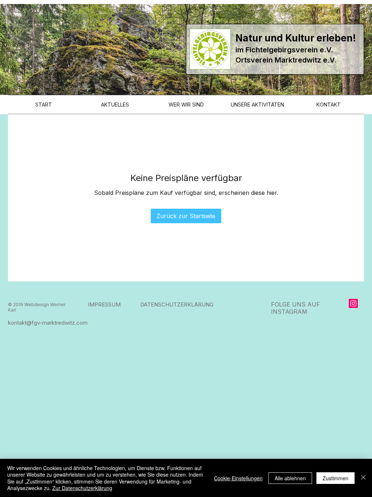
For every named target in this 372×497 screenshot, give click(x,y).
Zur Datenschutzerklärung (82, 488)
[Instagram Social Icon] (353, 303)
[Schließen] (363, 478)
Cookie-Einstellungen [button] (238, 478)
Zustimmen (335, 478)
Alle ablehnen (290, 478)
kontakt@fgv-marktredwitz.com (48, 322)
